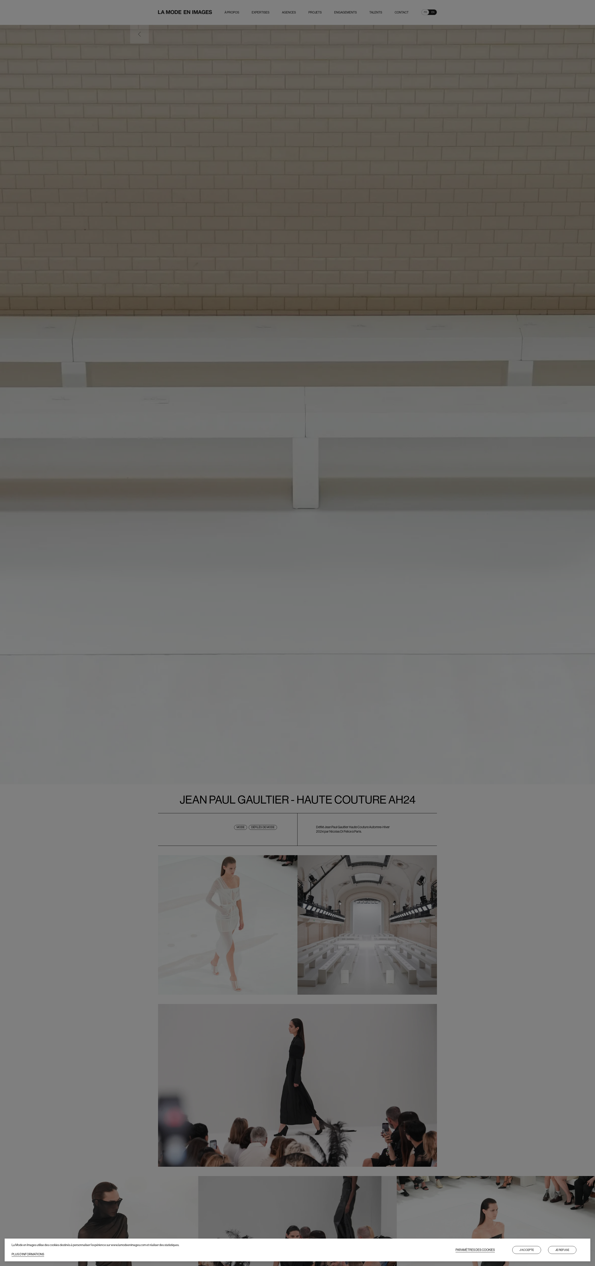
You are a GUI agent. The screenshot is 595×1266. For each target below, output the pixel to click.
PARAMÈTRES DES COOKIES (475, 1250)
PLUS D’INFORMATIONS (28, 1254)
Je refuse (562, 1250)
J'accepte (526, 1250)
